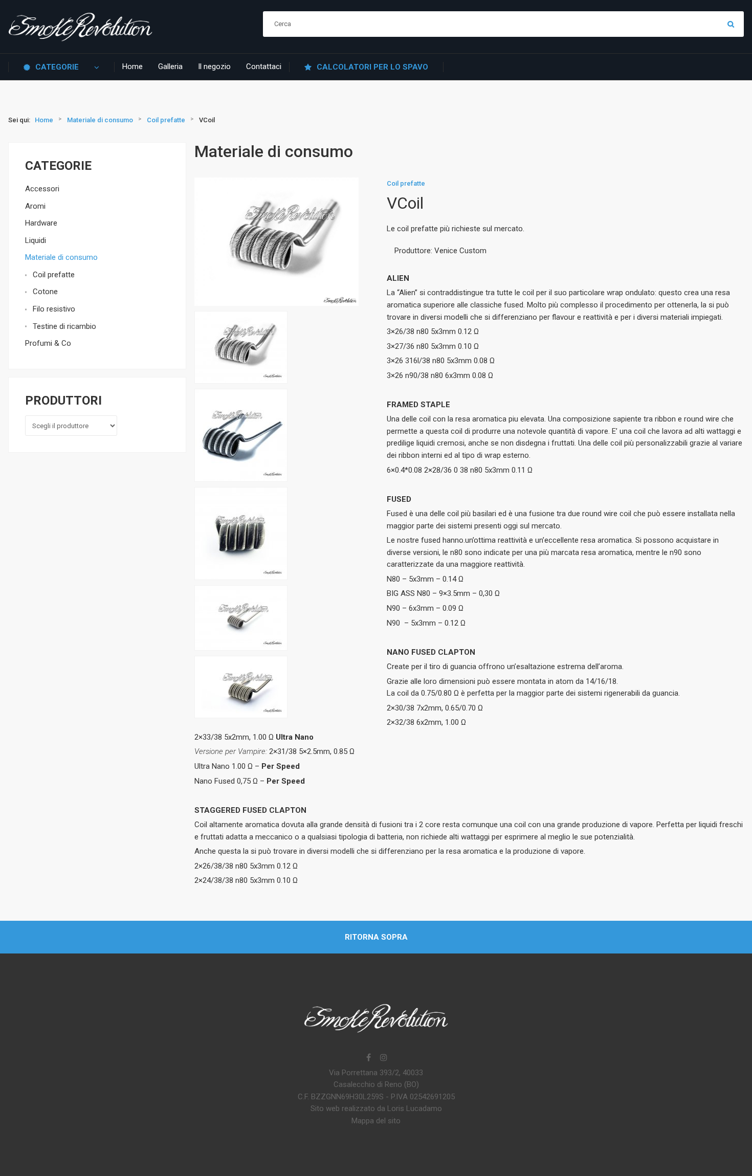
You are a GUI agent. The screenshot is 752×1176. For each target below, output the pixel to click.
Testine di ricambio (64, 326)
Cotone (45, 291)
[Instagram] (383, 1058)
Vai (731, 24)
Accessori (42, 188)
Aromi (35, 206)
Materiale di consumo (61, 257)
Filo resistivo (54, 309)
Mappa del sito (376, 1120)
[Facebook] (368, 1058)
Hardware (41, 223)
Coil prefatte (54, 274)
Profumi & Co (48, 343)
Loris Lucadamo (414, 1108)
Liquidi (35, 240)
